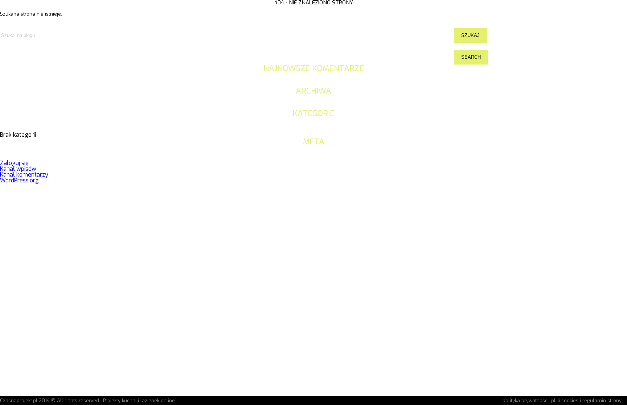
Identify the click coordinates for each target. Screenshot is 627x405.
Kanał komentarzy (24, 174)
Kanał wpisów (18, 169)
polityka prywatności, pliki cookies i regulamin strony (562, 400)
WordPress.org (19, 180)
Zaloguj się (14, 163)
